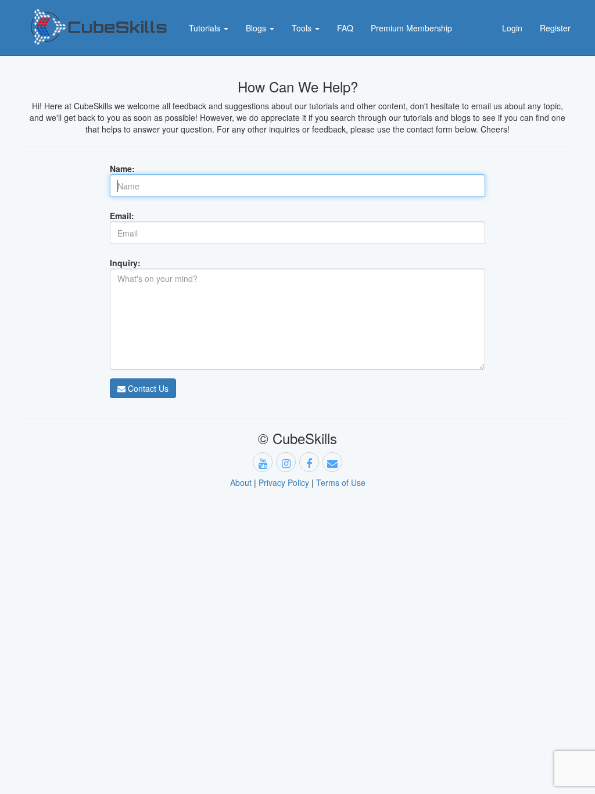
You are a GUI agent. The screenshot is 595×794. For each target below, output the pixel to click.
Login (512, 28)
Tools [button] (303, 28)
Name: (122, 168)
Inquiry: (125, 263)
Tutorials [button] (206, 28)
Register (555, 28)
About (241, 482)
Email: (122, 215)
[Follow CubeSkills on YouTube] (263, 462)
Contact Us (147, 388)
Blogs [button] (257, 28)
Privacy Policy (284, 482)
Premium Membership (411, 28)
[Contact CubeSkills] (332, 462)
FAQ (345, 28)
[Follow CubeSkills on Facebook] (309, 462)
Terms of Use (340, 482)
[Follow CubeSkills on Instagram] (286, 462)
